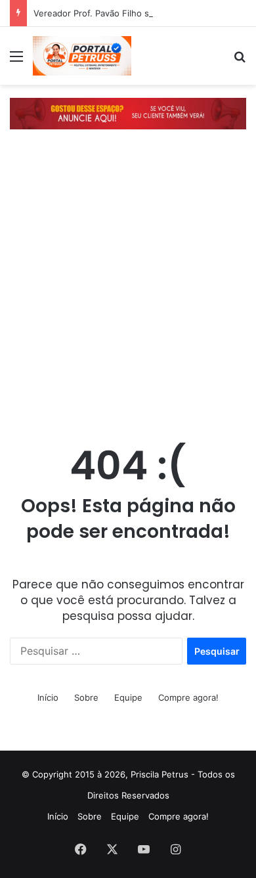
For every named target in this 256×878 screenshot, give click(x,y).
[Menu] (16, 61)
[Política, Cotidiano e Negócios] (82, 56)
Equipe (128, 697)
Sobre (86, 697)
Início (47, 697)
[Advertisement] (128, 290)
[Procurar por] (239, 61)
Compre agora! (188, 697)
